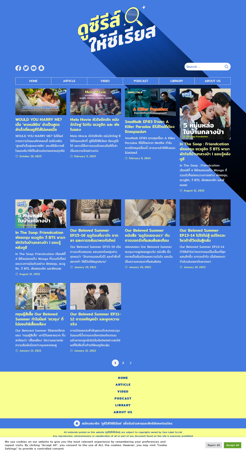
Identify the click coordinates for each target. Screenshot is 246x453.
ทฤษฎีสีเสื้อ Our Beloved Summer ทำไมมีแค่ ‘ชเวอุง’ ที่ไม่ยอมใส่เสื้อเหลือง (39, 319)
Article (69, 81)
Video (105, 81)
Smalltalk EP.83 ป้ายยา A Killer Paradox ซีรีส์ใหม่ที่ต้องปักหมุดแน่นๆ (150, 127)
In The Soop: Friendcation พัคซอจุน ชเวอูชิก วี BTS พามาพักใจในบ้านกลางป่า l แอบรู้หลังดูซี (40, 239)
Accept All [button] (232, 445)
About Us (213, 81)
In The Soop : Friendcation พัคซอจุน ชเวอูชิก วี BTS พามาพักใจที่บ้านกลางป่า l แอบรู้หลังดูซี (205, 151)
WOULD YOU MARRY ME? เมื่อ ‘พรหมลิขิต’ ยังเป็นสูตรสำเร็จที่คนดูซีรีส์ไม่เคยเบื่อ (38, 124)
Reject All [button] (214, 445)
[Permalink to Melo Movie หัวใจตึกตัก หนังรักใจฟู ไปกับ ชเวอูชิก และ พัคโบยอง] (95, 101)
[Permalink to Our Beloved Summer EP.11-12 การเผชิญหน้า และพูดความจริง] (95, 296)
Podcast (141, 81)
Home (33, 81)
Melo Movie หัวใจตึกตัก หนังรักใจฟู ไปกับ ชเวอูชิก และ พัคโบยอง (94, 124)
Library (176, 81)
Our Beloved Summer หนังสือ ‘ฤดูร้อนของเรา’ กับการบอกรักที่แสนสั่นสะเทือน (147, 235)
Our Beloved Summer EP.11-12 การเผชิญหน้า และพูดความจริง (95, 319)
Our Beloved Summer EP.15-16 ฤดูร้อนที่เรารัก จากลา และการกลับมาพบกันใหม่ (94, 235)
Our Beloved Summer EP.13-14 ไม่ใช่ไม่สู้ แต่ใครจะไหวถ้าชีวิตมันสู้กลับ (202, 235)
